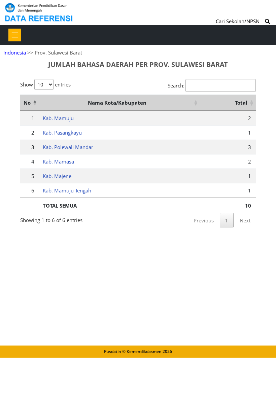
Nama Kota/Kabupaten (117, 102)
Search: (176, 85)
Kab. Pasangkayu (62, 132)
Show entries (45, 84)
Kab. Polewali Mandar (68, 147)
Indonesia (14, 52)
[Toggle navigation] (14, 35)
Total (241, 102)
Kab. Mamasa (58, 161)
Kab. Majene (57, 176)
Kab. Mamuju (58, 118)
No (27, 102)
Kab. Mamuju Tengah (67, 190)
